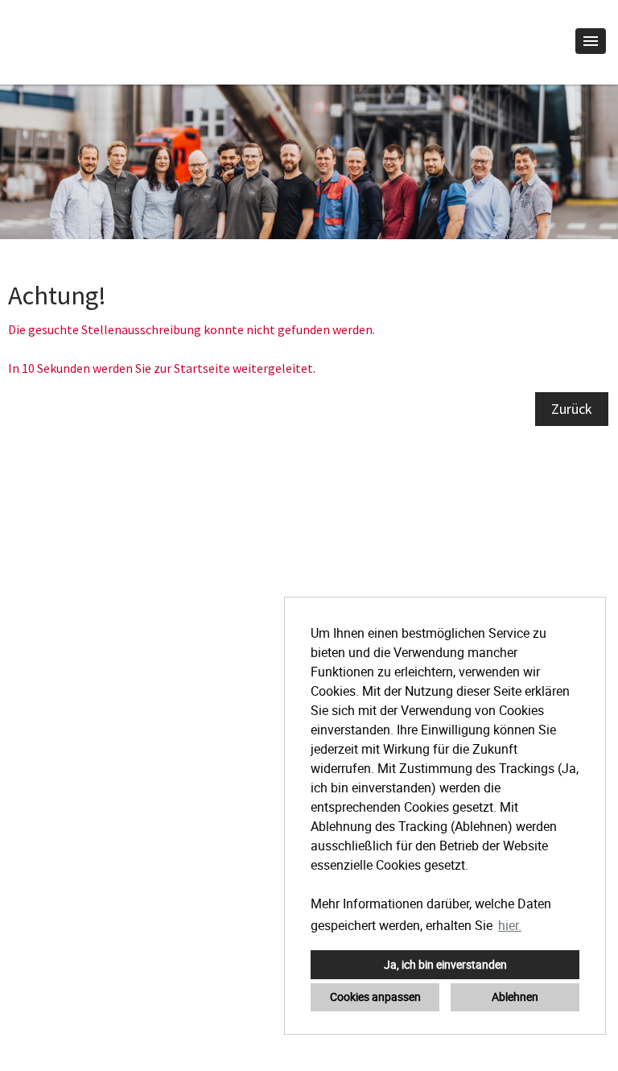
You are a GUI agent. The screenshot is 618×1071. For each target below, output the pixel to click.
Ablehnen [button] (515, 996)
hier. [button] (509, 925)
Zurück (571, 408)
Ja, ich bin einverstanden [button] (445, 964)
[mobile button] (590, 41)
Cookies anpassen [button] (375, 996)
